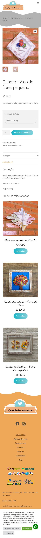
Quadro (20, 145)
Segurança (20, 447)
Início (6, 18)
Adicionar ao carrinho (22, 133)
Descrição (6, 156)
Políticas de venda (20, 439)
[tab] (21, 156)
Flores (8, 145)
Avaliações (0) (8, 162)
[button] (35, 31)
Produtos (20, 451)
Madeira (14, 145)
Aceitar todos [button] (27, 529)
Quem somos (20, 435)
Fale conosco (20, 455)
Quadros (13, 18)
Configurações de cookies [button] (11, 529)
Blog (20, 460)
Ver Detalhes (20, 251)
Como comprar (20, 443)
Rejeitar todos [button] (9, 533)
